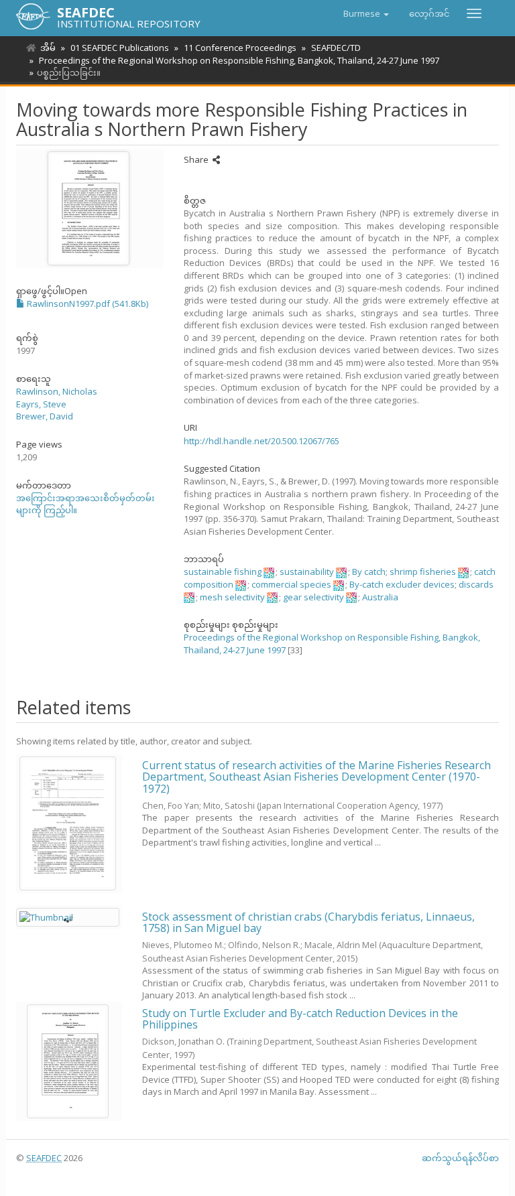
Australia (380, 597)
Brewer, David (44, 416)
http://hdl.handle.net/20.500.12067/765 (261, 441)
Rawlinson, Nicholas (56, 391)
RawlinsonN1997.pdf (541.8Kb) (86, 303)
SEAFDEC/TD (336, 48)
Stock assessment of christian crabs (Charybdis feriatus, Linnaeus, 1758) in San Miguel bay (308, 922)
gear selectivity (313, 597)
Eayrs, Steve (41, 404)
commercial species (291, 584)
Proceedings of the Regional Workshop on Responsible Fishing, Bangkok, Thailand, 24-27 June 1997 (239, 60)
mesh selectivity (232, 597)
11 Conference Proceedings (240, 48)
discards (476, 584)
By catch (369, 572)
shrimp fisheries (423, 572)
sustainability (307, 572)
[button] (366, 13)
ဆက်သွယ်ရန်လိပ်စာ (460, 1158)
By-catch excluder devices (402, 584)
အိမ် (48, 48)
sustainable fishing (223, 572)
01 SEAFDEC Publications (119, 48)
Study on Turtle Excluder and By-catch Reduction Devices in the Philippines (300, 1019)
